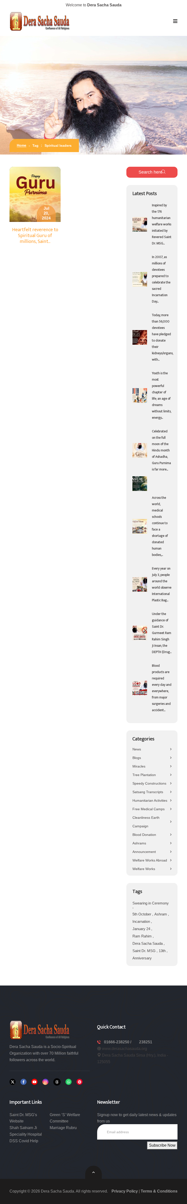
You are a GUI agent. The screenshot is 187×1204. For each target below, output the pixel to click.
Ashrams (139, 843)
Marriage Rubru (63, 1128)
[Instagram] (45, 1082)
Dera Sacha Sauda (148, 943)
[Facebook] (23, 1082)
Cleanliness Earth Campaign (145, 822)
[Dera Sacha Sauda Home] (39, 21)
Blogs (136, 758)
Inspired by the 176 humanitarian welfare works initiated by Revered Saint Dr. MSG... (161, 224)
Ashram (161, 914)
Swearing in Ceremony (150, 903)
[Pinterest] (79, 1082)
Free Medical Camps (148, 809)
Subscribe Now (162, 1145)
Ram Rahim (142, 936)
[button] (175, 21)
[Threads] (57, 1082)
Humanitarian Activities (149, 800)
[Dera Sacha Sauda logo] (39, 1030)
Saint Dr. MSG (144, 951)
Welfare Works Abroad (149, 860)
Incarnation (141, 921)
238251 (145, 1042)
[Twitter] (12, 1082)
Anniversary (142, 958)
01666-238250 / (118, 1042)
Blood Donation (144, 835)
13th (163, 951)
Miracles (138, 766)
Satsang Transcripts (147, 792)
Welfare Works (143, 869)
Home (21, 145)
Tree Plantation (144, 775)
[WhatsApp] (68, 1082)
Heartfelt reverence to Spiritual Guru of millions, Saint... (35, 236)
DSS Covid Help (23, 1141)
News (136, 749)
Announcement (144, 852)
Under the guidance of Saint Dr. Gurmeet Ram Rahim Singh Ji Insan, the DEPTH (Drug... (161, 633)
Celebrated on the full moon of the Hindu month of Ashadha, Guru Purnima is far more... (161, 450)
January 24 (141, 929)
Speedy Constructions (149, 783)
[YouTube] (34, 1082)
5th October (142, 914)
